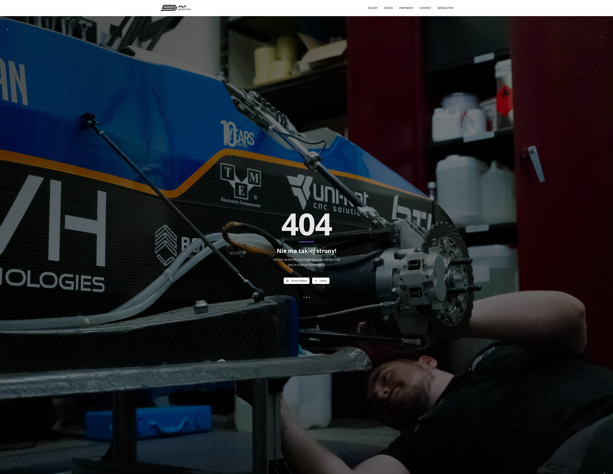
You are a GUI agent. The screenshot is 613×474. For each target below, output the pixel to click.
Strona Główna (299, 280)
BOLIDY (372, 8)
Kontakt (425, 8)
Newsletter (445, 8)
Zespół (388, 8)
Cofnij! (323, 280)
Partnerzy (406, 8)
